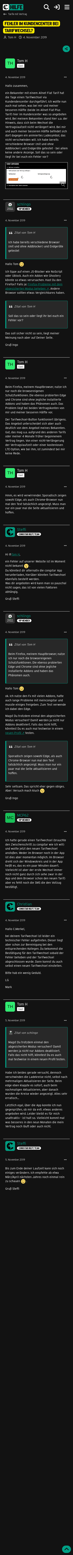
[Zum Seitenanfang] (66, 1549)
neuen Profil (13, 733)
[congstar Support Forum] (13, 7)
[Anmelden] (57, 7)
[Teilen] (66, 49)
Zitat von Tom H (24, 232)
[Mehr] (65, 77)
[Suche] (47, 7)
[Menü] (67, 7)
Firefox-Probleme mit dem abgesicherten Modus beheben (33, 286)
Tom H (15, 554)
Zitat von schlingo (26, 1033)
